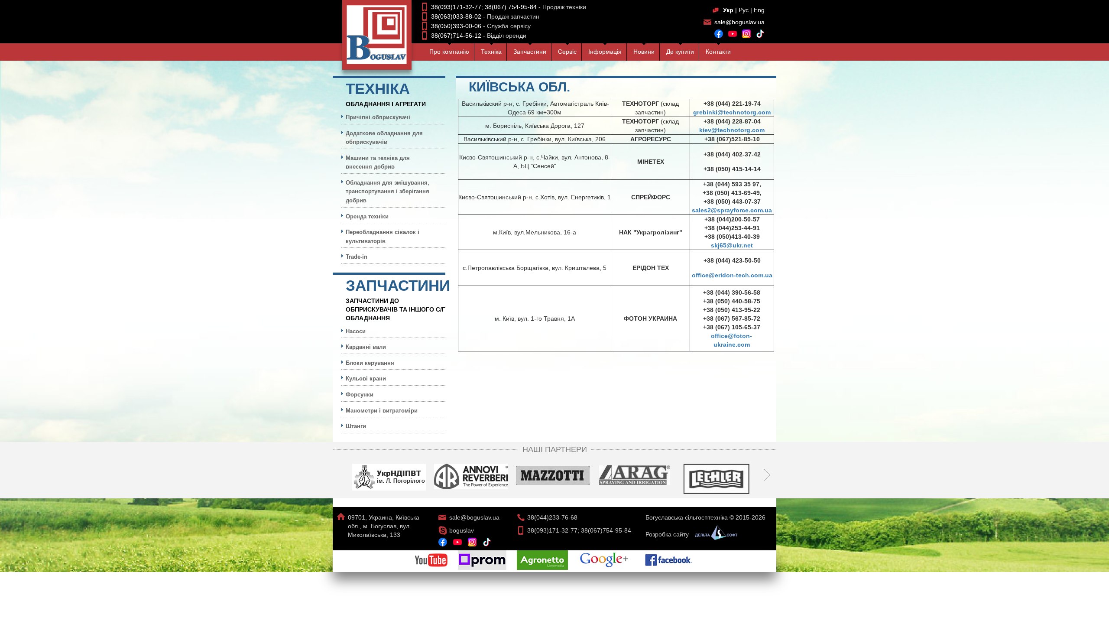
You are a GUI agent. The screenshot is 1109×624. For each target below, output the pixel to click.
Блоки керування (370, 363)
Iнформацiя (605, 51)
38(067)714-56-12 (456, 35)
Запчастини (529, 51)
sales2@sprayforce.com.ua (732, 210)
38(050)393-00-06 (456, 26)
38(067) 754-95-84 (511, 6)
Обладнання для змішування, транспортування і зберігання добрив (387, 191)
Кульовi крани (366, 378)
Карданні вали (366, 347)
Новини (644, 51)
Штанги (356, 426)
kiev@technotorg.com (732, 130)
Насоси (356, 331)
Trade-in (356, 257)
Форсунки (359, 394)
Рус (744, 9)
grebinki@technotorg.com (732, 112)
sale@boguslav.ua (739, 22)
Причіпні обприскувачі (378, 117)
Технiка (491, 51)
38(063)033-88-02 (456, 16)
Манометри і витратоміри (382, 410)
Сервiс (567, 51)
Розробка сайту (668, 534)
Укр (728, 9)
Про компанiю (449, 51)
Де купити (680, 51)
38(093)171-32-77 (456, 6)
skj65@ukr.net (732, 245)
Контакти (718, 51)
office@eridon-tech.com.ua (732, 275)
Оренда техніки (367, 216)
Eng (759, 9)
